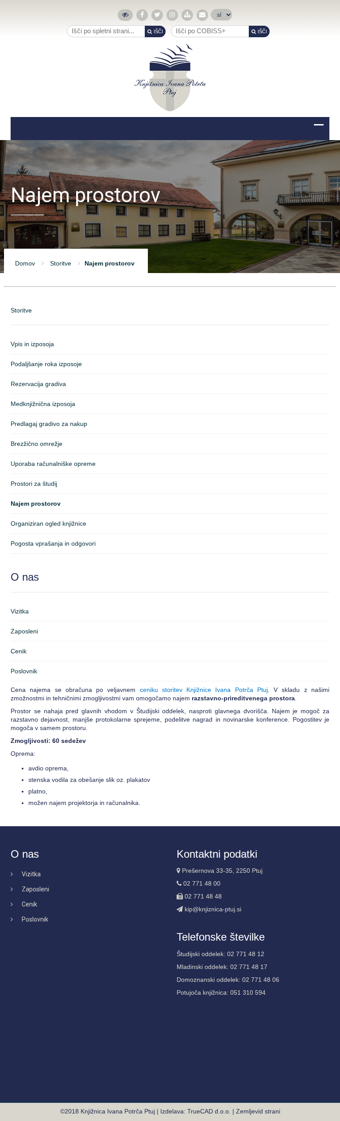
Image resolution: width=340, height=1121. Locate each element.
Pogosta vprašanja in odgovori (53, 543)
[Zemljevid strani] (187, 15)
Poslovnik (24, 671)
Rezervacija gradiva (38, 383)
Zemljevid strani (258, 1111)
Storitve (60, 263)
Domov (25, 263)
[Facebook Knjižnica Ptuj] (142, 15)
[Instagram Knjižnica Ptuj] (172, 15)
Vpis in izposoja (32, 344)
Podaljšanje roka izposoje (46, 363)
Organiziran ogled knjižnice (48, 523)
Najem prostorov (36, 503)
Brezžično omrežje (36, 443)
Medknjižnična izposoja (43, 403)
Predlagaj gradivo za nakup (49, 423)
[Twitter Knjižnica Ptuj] (157, 15)
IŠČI (158, 31)
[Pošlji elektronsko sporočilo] (202, 15)
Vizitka (20, 611)
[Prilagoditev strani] (125, 15)
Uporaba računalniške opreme (53, 463)
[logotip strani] (170, 77)
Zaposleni (24, 631)
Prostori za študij (34, 483)
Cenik (19, 651)
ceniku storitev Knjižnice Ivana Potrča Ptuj (204, 689)
